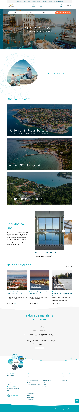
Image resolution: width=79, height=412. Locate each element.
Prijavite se (39, 347)
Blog (25, 1)
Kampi (29, 4)
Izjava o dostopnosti (46, 391)
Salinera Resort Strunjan (12, 390)
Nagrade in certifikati (46, 380)
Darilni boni (29, 382)
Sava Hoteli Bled (10, 375)
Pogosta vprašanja (30, 397)
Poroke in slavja (65, 380)
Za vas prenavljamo (30, 393)
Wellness (47, 4)
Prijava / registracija (59, 1)
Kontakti (38, 1)
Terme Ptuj (9, 384)
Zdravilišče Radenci (11, 382)
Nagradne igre (29, 386)
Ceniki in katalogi (30, 399)
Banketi (63, 378)
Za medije (44, 384)
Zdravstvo (53, 4)
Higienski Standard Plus (31, 388)
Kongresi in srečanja (60, 5)
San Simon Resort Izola (12, 392)
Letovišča (19, 4)
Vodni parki (41, 5)
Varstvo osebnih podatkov (32, 391)
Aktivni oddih (10, 292)
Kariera (43, 382)
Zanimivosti (32, 292)
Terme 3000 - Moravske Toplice (13, 379)
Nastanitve (24, 4)
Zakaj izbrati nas (19, 1)
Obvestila (44, 386)
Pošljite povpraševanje (32, 1)
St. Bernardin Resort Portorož (13, 388)
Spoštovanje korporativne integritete (49, 388)
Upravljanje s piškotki (34, 408)
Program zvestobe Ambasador (47, 1)
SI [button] (70, 5)
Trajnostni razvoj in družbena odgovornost (50, 378)
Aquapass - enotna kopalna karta (33, 384)
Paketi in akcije (34, 5)
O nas (43, 376)
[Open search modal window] (68, 6)
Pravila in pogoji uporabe (24, 408)
